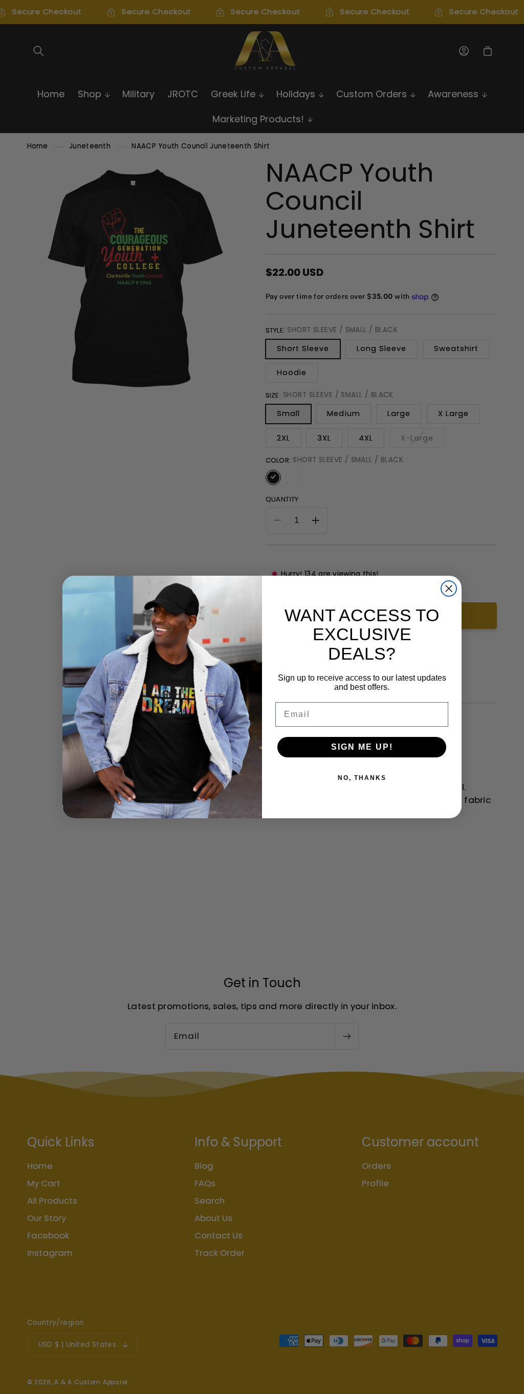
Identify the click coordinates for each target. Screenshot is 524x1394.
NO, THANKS (362, 777)
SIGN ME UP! (362, 747)
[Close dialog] (448, 588)
